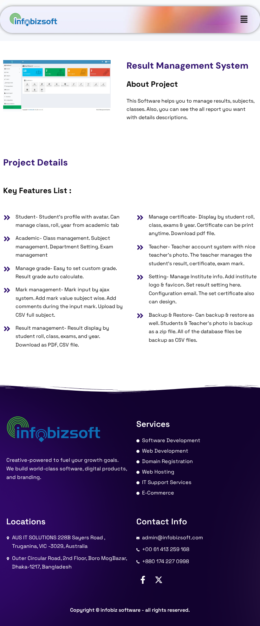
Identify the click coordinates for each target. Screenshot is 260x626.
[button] (244, 19)
